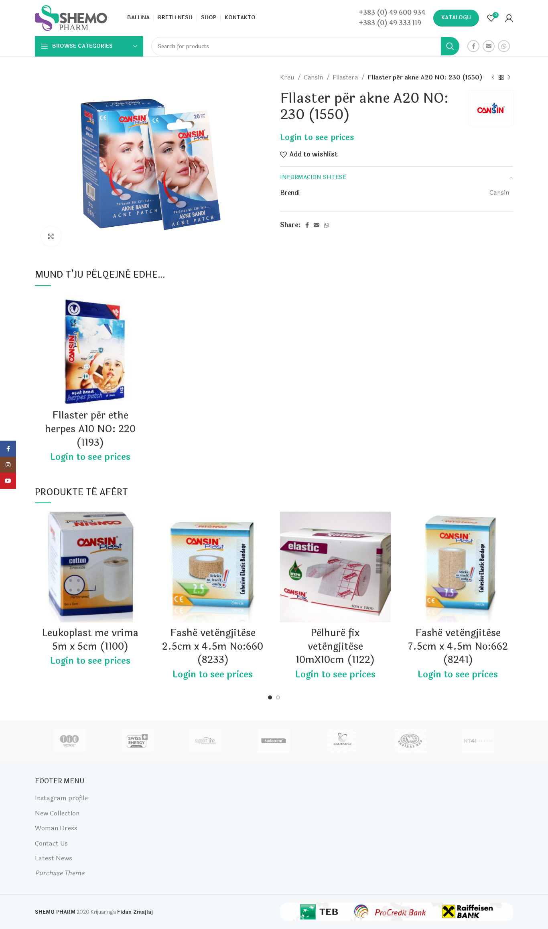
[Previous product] (493, 77)
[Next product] (509, 77)
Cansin (314, 77)
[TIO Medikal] (69, 741)
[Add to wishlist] (140, 308)
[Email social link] (489, 46)
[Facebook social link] (473, 46)
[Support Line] (205, 741)
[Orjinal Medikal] (410, 741)
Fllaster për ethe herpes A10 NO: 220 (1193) (90, 429)
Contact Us (51, 843)
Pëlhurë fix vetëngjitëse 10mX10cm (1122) (335, 646)
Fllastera (346, 77)
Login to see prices (317, 137)
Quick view (140, 326)
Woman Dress (56, 828)
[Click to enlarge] (51, 236)
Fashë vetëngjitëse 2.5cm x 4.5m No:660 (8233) (212, 646)
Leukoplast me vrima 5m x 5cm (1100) (90, 640)
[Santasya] (342, 741)
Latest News (53, 858)
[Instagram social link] (8, 465)
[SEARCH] (450, 46)
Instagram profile (61, 798)
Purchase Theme (59, 873)
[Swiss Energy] (137, 741)
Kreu (288, 77)
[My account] (509, 18)
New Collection (57, 813)
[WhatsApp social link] (504, 46)
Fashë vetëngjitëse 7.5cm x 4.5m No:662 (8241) (458, 646)
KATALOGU (456, 18)
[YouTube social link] (8, 481)
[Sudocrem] (273, 741)
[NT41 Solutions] (478, 741)
